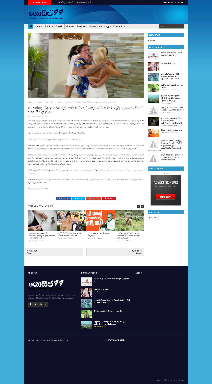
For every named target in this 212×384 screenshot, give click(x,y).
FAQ (165, 380)
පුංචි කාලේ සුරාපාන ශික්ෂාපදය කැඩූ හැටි (72, 2)
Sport (92, 26)
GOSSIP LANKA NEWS (45, 102)
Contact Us (119, 26)
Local (38, 26)
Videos (69, 26)
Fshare (29, 253)
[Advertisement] (139, 12)
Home (30, 102)
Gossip (59, 26)
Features (81, 26)
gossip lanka (153, 218)
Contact (181, 380)
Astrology (104, 26)
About (173, 380)
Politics (49, 26)
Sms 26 (139, 253)
